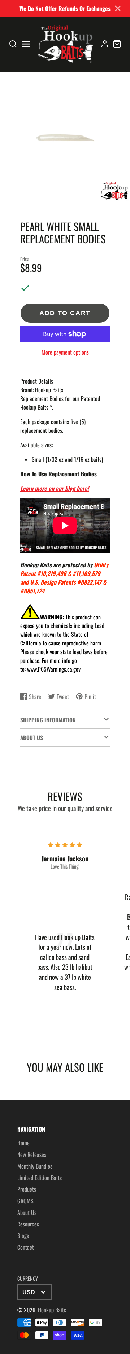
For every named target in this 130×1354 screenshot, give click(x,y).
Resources (28, 1224)
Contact (25, 1247)
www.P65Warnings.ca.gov (54, 669)
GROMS (25, 1200)
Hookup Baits (52, 1309)
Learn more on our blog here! (54, 488)
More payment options (65, 352)
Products (26, 1189)
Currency (27, 1278)
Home (23, 1142)
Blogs (23, 1235)
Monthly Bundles (34, 1166)
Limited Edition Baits (39, 1177)
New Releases (31, 1154)
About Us (26, 1212)
